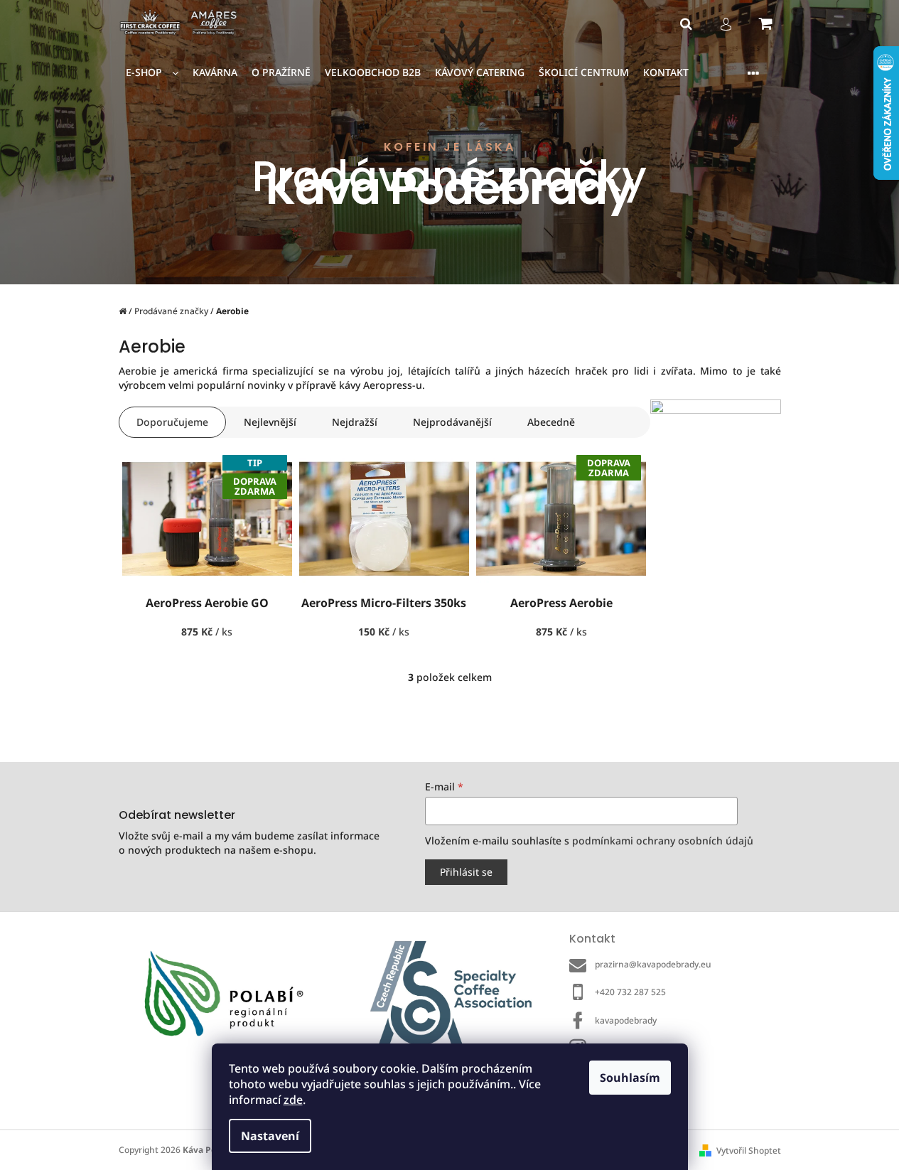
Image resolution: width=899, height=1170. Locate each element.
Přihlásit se (466, 872)
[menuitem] (152, 72)
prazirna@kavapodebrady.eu (653, 964)
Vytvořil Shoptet (748, 1150)
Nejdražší (354, 422)
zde (293, 1099)
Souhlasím (630, 1077)
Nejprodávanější (452, 422)
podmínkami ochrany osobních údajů (662, 840)
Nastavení (270, 1136)
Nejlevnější (270, 422)
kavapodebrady (626, 1020)
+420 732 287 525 (630, 992)
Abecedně (551, 422)
